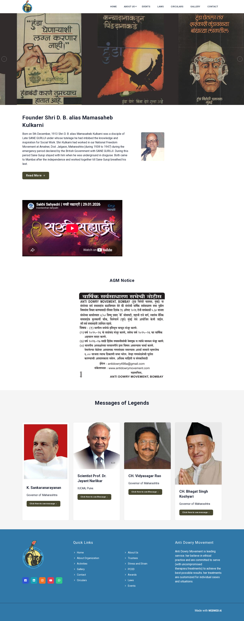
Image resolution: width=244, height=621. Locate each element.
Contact (212, 6)
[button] (4, 59)
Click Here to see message (42, 504)
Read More (34, 175)
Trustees (132, 558)
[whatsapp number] (59, 580)
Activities (81, 563)
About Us (129, 6)
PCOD (131, 569)
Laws (160, 6)
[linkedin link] (34, 580)
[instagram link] (42, 580)
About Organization (87, 558)
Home (113, 6)
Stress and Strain (137, 563)
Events (146, 6)
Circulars (177, 6)
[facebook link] (25, 580)
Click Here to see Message (93, 497)
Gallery (195, 6)
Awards (132, 574)
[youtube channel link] (51, 580)
